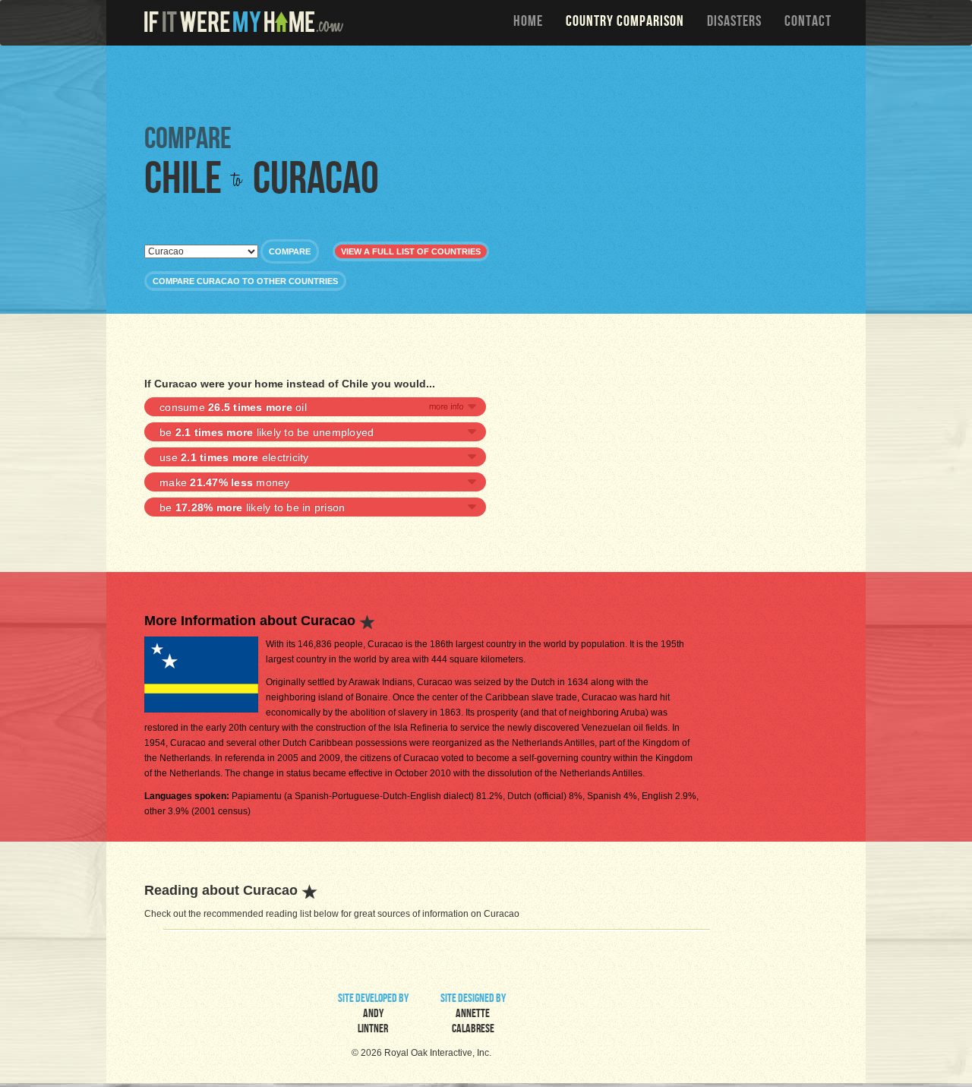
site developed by (373, 1015)
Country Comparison (625, 22)
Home (528, 22)
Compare (290, 251)
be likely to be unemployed (266, 432)
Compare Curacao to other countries (245, 281)
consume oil (233, 407)
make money (224, 482)
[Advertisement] (489, 83)
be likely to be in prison (252, 507)
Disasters (734, 22)
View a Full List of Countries (411, 251)
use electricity (234, 457)
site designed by (473, 1015)
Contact (808, 22)
